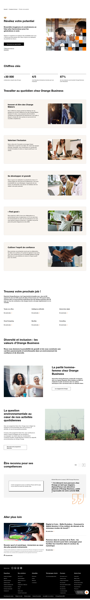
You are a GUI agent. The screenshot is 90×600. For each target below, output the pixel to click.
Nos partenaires (63, 588)
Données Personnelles (37, 596)
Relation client (20, 590)
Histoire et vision (63, 578)
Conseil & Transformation (22, 592)
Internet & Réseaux (21, 578)
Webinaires (34, 580)
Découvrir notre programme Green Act (14, 447)
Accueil (5, 9)
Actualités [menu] (49, 5)
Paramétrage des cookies (8, 596)
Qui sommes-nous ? (63, 576)
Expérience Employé (7, 580)
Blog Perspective (77, 580)
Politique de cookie (18, 596)
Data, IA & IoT (20, 576)
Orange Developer (77, 586)
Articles (33, 578)
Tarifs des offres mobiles (78, 582)
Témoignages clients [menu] (40, 5)
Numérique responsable (8, 588)
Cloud (19, 588)
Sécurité (19, 586)
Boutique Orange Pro (78, 584)
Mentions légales (27, 596)
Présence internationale (64, 580)
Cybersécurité (6, 590)
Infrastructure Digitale (7, 576)
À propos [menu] (56, 5)
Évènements (34, 576)
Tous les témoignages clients (51, 576)
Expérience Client (7, 582)
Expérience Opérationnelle (8, 584)
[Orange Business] (8, 5)
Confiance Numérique (8, 586)
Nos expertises (62, 586)
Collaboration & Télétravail (22, 584)
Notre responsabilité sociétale (65, 584)
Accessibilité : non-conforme (48, 596)
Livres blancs (34, 582)
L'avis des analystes (63, 590)
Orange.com (76, 588)
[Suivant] (83, 465)
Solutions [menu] (30, 5)
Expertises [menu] (23, 5)
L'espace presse (63, 592)
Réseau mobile (76, 578)
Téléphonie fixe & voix (21, 580)
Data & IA (5, 578)
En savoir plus (7, 313)
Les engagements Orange (61, 388)
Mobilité (19, 582)
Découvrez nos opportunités (14, 44)
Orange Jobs (76, 576)
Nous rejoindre (62, 582)
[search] (79, 5)
